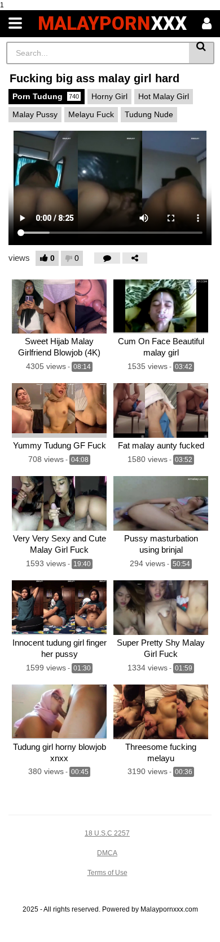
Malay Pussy (35, 114)
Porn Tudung (45, 96)
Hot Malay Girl (163, 96)
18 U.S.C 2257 (107, 833)
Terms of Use (107, 873)
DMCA (107, 853)
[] (201, 53)
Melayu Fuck (91, 114)
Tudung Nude (149, 114)
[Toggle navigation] (15, 24)
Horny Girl (109, 96)
